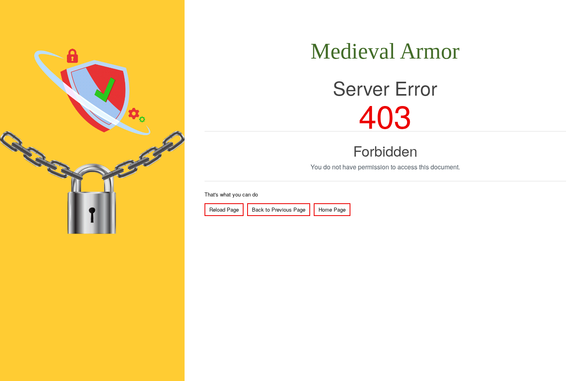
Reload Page (224, 209)
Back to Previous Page (278, 209)
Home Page (332, 209)
